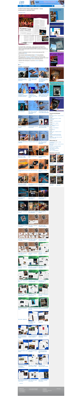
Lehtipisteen (28, 56)
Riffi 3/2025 (59, 174)
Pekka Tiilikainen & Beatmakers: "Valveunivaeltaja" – (54, 125)
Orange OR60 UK (52, 129)
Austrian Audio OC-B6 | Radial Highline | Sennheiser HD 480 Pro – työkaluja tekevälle (44, 95)
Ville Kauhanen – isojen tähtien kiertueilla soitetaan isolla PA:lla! (22, 79)
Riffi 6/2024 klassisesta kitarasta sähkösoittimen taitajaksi (22, 337)
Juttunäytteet (20, 12)
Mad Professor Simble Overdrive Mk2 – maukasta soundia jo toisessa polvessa (55, 135)
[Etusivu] (21, 3)
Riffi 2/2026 (51, 163)
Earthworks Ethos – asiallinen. (54, 147)
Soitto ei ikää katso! (21, 111)
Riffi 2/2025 (51, 185)
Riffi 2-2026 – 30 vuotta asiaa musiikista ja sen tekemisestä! (33, 112)
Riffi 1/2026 (59, 163)
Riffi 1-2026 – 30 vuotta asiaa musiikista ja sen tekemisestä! (43, 142)
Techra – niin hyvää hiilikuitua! (54, 127)
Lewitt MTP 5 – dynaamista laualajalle (55, 121)
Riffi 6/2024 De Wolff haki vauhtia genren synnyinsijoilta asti (22, 366)
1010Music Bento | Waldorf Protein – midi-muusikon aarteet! (33, 79)
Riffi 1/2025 (59, 185)
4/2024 (24, 12)
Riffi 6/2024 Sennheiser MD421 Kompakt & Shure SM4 (43, 351)
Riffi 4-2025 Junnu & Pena (32, 170)
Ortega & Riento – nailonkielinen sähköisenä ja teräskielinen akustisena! (22, 95)
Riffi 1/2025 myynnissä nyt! (43, 308)
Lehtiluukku (37, 60)
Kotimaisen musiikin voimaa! (33, 141)
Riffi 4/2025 (51, 174)
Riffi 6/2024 (41, 322)
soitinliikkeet (32, 57)
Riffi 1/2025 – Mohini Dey (22, 319)
